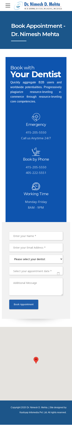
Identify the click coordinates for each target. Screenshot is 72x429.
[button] (36, 360)
